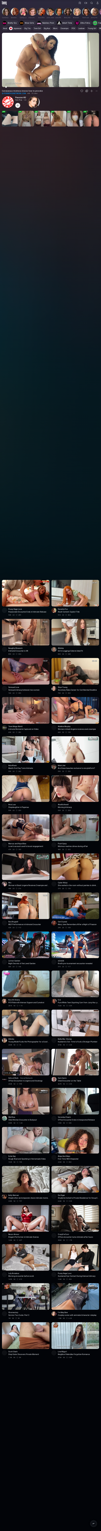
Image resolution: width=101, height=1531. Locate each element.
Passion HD (20, 97)
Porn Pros (18, 100)
